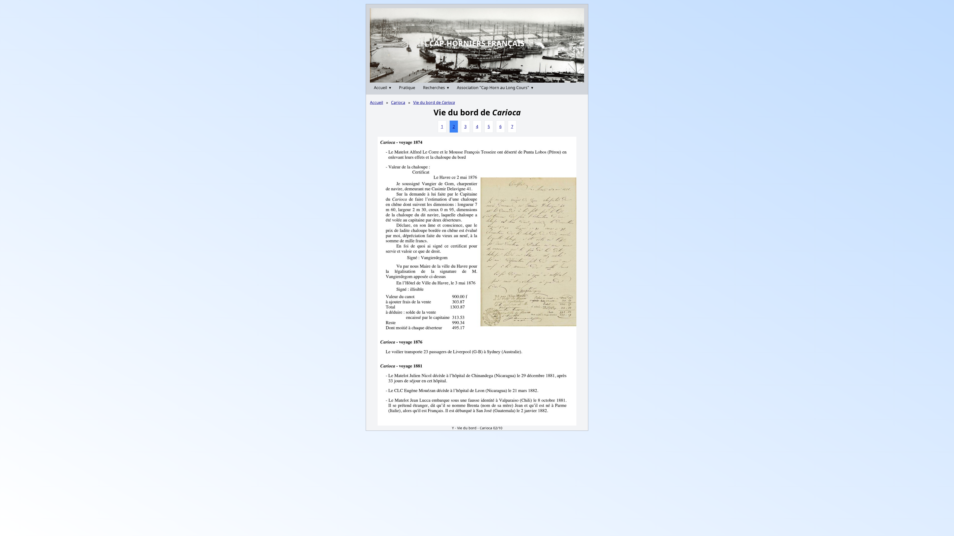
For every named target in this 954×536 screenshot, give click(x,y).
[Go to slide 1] (475, 78)
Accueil (382, 87)
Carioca (398, 102)
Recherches (436, 87)
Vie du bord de (434, 102)
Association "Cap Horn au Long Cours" (495, 87)
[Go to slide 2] (479, 79)
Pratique (407, 87)
